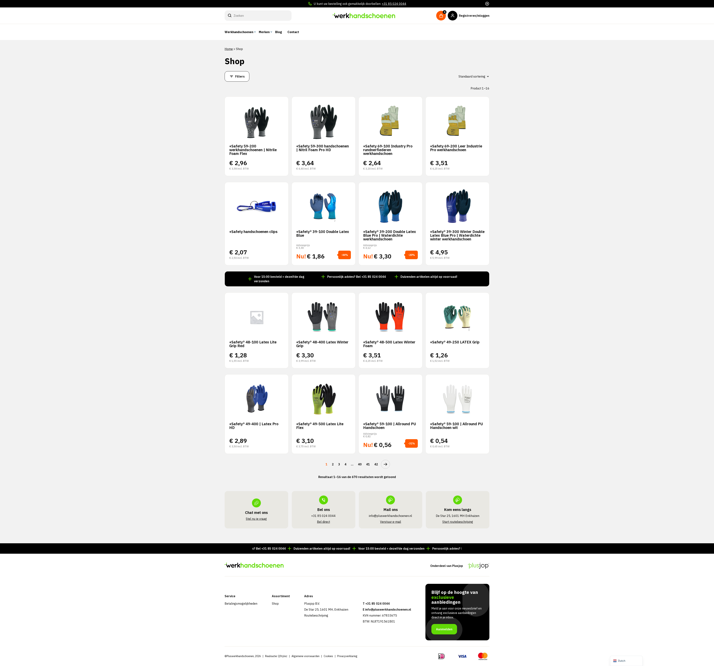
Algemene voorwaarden (305, 656)
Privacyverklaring (347, 656)
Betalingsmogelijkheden (241, 603)
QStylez (282, 656)
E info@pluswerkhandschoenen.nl (387, 609)
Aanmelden (444, 629)
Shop (275, 603)
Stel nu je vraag (256, 519)
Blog (278, 32)
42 (376, 464)
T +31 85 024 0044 (376, 603)
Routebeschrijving (316, 615)
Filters (240, 76)
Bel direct (323, 522)
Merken (264, 32)
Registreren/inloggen (474, 15)
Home (229, 49)
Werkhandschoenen (239, 32)
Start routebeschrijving (457, 522)
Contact (293, 32)
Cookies (328, 656)
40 (360, 464)
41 (368, 464)
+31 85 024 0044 (394, 4)
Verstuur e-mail (390, 522)
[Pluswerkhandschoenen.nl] (364, 15)
